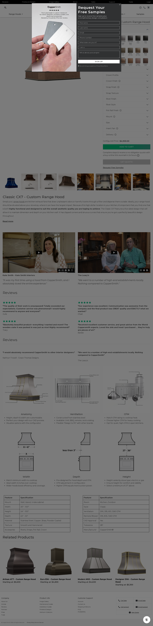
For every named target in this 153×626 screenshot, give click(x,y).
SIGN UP (99, 62)
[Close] (120, 4)
